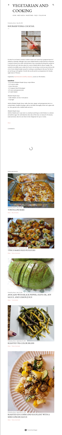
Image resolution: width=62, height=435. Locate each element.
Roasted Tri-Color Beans (21, 343)
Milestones (29, 15)
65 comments (15, 212)
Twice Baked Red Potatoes (21, 250)
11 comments (15, 300)
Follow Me (42, 15)
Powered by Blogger (32, 430)
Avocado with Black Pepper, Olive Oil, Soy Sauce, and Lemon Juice (29, 295)
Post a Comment (16, 253)
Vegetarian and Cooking (30, 8)
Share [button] (9, 122)
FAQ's (36, 15)
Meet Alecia (21, 15)
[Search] (53, 4)
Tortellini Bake (16, 209)
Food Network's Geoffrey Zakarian (23, 76)
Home (14, 15)
